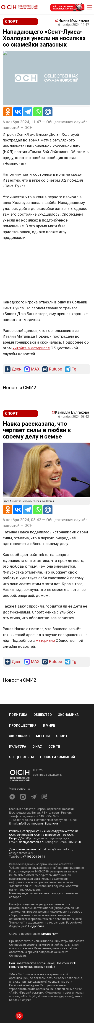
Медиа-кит (49, 933)
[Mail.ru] (47, 111)
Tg (74, 369)
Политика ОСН (66, 963)
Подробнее (36, 926)
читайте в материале (31, 348)
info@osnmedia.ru (30, 823)
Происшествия (23, 725)
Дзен (16, 369)
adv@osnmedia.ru (21, 853)
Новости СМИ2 (19, 387)
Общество (43, 715)
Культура (17, 746)
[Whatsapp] (37, 111)
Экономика (68, 715)
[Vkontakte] (17, 111)
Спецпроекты (21, 757)
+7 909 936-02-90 (69, 842)
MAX (35, 369)
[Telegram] (27, 111)
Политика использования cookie (32, 966)
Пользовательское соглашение (31, 963)
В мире (49, 725)
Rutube (55, 369)
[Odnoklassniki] (7, 111)
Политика (18, 715)
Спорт (62, 736)
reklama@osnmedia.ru (57, 849)
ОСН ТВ (54, 746)
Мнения (43, 736)
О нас (37, 746)
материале (45, 640)
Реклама (17, 251)
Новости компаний (57, 757)
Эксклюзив (19, 736)
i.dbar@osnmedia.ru (31, 842)
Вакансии (51, 823)
